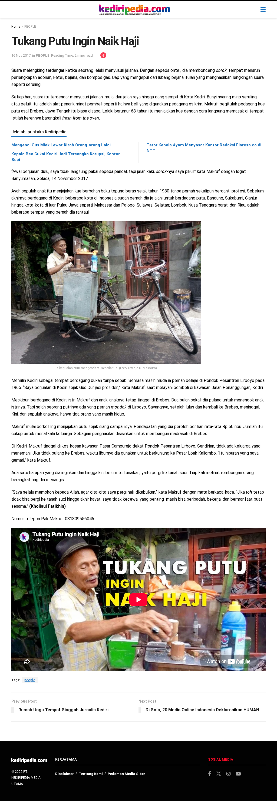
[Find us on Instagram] (228, 774)
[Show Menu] (263, 10)
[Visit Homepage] (134, 9)
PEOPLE (30, 26)
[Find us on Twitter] (218, 774)
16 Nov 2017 (21, 55)
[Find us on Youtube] (238, 774)
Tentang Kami (91, 774)
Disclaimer (64, 774)
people (29, 680)
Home (15, 26)
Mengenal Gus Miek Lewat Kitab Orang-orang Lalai (61, 145)
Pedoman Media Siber (126, 774)
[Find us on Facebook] (209, 774)
